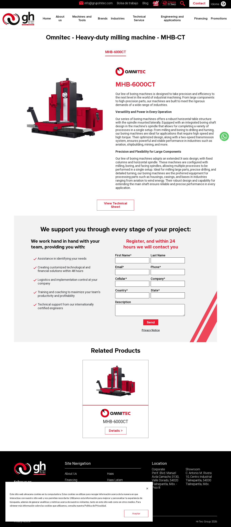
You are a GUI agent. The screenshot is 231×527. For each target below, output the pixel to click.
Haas (110, 473)
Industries (118, 18)
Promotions (219, 18)
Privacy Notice (151, 330)
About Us (71, 473)
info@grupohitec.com (98, 3)
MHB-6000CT (115, 52)
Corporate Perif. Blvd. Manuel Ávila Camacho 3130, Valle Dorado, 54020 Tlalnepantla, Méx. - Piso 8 (165, 478)
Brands (103, 18)
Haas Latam (115, 480)
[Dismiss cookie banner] (147, 488)
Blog (145, 3)
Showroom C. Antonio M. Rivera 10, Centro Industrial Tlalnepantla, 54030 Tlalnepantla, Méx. (199, 476)
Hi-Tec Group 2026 (206, 521)
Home (47, 18)
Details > (116, 430)
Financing (200, 18)
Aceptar (136, 513)
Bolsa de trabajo (127, 3)
